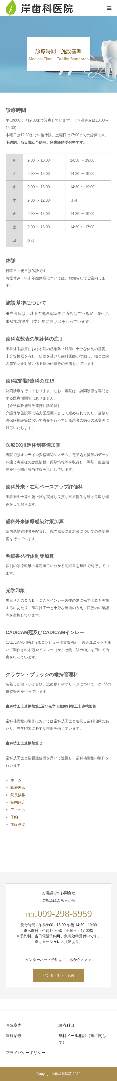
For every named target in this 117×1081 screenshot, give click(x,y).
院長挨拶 (18, 795)
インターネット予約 (58, 975)
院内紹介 (18, 802)
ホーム (16, 780)
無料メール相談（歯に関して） (82, 1039)
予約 (14, 817)
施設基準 (18, 824)
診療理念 (18, 787)
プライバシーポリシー (25, 1052)
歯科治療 (14, 1035)
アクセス (18, 810)
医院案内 (14, 1025)
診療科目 (66, 1025)
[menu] (109, 8)
